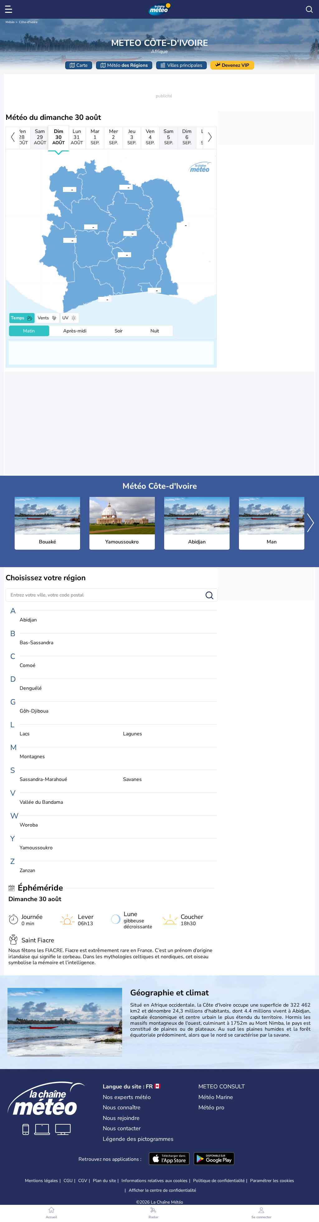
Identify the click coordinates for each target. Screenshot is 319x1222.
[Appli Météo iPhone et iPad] (169, 1159)
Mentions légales (41, 1181)
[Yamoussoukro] (118, 254)
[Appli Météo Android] (214, 1159)
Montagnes (32, 757)
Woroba (29, 825)
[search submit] (209, 595)
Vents (43, 318)
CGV (82, 1181)
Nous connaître (121, 1107)
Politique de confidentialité (219, 1181)
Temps (17, 318)
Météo (10, 22)
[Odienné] (63, 189)
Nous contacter (121, 1128)
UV (65, 318)
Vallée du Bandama (41, 802)
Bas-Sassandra (36, 643)
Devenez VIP (235, 65)
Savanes (132, 780)
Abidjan (28, 620)
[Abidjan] (148, 290)
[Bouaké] (123, 233)
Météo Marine (215, 1097)
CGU (68, 1181)
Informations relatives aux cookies (154, 1181)
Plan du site (104, 1181)
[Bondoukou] (177, 225)
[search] (309, 9)
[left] (13, 138)
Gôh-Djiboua (34, 711)
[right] (210, 138)
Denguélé (31, 688)
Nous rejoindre (121, 1118)
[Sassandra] (98, 299)
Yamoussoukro (36, 848)
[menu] (10, 9)
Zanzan (27, 871)
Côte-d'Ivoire (28, 22)
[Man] (63, 240)
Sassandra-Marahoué (43, 780)
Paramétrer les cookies (272, 1180)
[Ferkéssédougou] (119, 187)
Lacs (25, 734)
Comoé (28, 666)
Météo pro (211, 1107)
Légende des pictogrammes (138, 1139)
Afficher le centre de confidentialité (162, 1190)
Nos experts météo (127, 1097)
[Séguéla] (84, 227)
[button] (123, 233)
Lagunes (132, 734)
